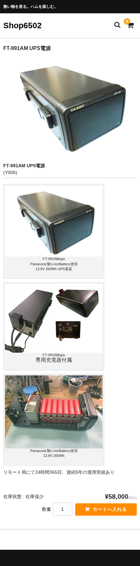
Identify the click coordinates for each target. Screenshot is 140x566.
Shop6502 (22, 25)
